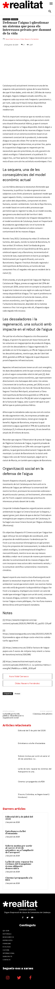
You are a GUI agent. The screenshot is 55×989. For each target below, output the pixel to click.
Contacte (7, 960)
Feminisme (7, 944)
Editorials (7, 934)
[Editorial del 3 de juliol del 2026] (9, 733)
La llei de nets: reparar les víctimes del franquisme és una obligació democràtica (19, 865)
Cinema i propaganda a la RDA (31, 781)
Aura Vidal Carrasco (13, 39)
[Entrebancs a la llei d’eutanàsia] (9, 746)
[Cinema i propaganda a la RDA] (9, 785)
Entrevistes (7, 940)
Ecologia (6, 19)
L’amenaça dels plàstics (42, 714)
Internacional (9, 953)
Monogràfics (8, 937)
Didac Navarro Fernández (29, 39)
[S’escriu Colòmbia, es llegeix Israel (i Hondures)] (9, 797)
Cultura (6, 950)
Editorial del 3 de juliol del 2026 (32, 730)
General (14, 19)
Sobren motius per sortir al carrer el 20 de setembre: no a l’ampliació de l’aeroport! (19, 849)
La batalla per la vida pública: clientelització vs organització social (13, 716)
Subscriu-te (7, 956)
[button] (50, 11)
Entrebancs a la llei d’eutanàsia (31, 743)
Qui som (6, 931)
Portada (17, 694)
